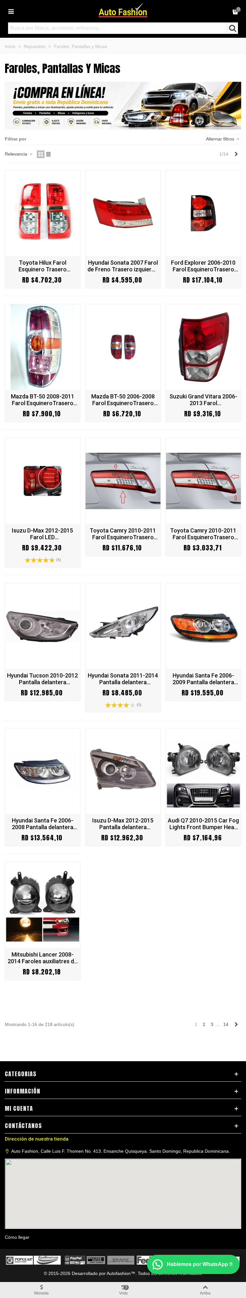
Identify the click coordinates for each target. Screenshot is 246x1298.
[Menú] (11, 11)
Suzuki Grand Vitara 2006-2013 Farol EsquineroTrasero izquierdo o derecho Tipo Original (203, 399)
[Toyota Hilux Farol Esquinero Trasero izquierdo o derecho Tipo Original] (42, 213)
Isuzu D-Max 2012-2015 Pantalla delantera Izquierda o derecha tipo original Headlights (123, 823)
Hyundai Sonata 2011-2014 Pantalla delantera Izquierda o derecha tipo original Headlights (123, 678)
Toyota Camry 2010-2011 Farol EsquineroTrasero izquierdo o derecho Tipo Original (123, 534)
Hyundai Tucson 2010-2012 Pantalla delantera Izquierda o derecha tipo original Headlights (42, 678)
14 (225, 1024)
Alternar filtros (220, 138)
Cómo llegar (17, 1237)
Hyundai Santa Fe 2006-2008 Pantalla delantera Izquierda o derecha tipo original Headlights (42, 823)
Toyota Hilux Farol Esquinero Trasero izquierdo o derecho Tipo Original (42, 266)
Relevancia (17, 153)
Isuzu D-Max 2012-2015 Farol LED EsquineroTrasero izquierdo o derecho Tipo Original (42, 534)
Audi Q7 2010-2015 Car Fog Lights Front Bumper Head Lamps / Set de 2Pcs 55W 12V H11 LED (203, 823)
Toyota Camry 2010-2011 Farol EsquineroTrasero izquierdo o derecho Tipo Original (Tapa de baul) (203, 534)
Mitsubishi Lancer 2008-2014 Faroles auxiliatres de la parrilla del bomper (42, 958)
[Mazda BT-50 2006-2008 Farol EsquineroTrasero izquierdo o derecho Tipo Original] (123, 347)
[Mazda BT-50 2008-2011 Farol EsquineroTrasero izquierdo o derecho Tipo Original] (42, 347)
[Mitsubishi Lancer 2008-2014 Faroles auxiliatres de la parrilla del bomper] (42, 905)
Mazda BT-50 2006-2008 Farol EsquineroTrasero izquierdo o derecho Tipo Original (123, 399)
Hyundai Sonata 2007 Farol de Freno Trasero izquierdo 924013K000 (122, 266)
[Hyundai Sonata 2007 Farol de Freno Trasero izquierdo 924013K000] (123, 213)
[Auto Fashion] (123, 10)
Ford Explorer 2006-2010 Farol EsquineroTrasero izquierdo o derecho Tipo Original (203, 266)
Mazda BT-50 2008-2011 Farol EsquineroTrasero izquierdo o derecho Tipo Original (42, 399)
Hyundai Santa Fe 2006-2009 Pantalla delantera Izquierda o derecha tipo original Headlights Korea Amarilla (203, 678)
